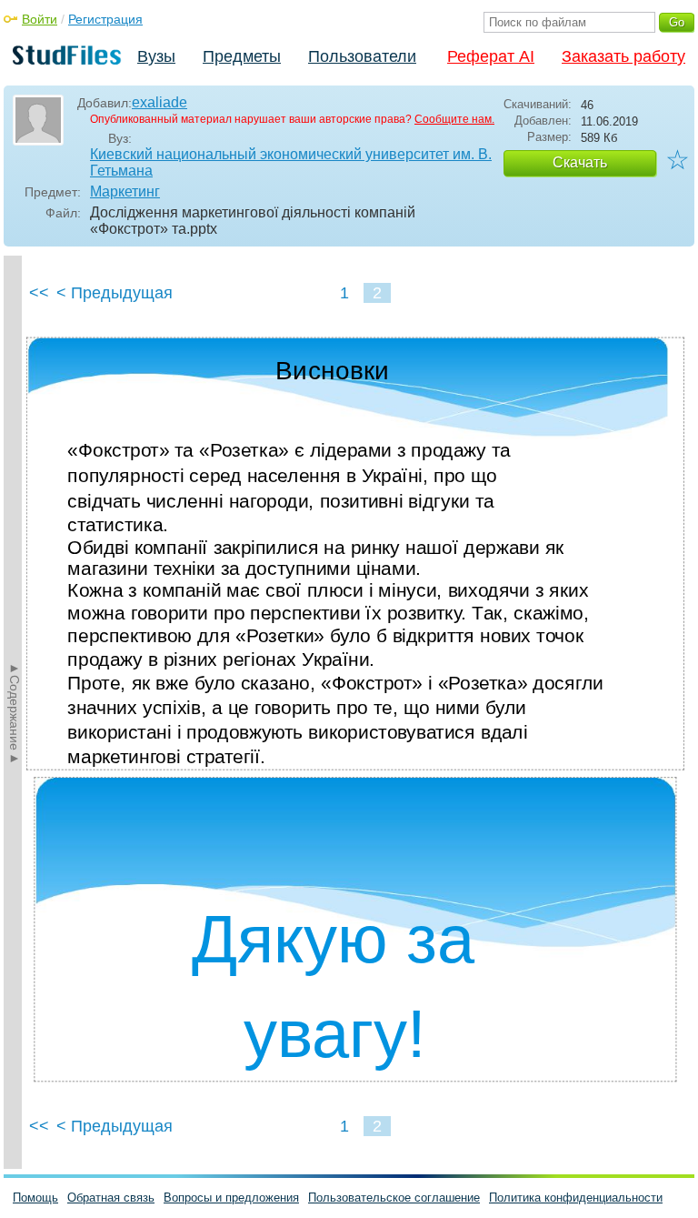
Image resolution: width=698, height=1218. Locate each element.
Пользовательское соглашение (394, 1197)
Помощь (35, 1197)
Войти (39, 19)
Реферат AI (490, 56)
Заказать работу (623, 56)
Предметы (242, 56)
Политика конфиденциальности (576, 1197)
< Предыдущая (114, 293)
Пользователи (362, 56)
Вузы (156, 56)
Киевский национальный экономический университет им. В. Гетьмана (291, 162)
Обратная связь (111, 1197)
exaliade (159, 102)
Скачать (580, 162)
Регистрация (105, 19)
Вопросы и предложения (231, 1197)
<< (39, 293)
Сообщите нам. (454, 119)
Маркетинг (125, 191)
